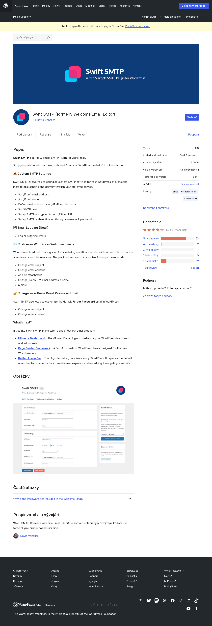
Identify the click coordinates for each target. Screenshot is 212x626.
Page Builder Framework (34, 348)
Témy (54, 576)
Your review (150, 267)
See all (195, 267)
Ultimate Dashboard (31, 338)
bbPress (170, 581)
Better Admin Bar (29, 358)
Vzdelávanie (95, 570)
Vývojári (93, 581)
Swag (131, 586)
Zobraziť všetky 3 (190, 184)
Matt (168, 576)
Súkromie (18, 586)
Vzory (54, 586)
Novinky (17, 576)
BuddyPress (172, 586)
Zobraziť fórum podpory (157, 296)
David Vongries (46, 120)
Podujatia (132, 576)
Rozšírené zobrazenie (156, 208)
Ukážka (55, 570)
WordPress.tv (97, 586)
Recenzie (45, 134)
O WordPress (20, 570)
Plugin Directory (22, 16)
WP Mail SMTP (190, 198)
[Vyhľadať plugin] (48, 37)
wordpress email (189, 191)
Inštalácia (64, 134)
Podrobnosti (24, 134)
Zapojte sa (132, 570)
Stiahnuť (192, 117)
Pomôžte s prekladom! (137, 26)
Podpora (193, 134)
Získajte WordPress (194, 5)
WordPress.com (174, 570)
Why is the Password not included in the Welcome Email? (48, 498)
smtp (175, 191)
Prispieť (132, 581)
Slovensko (50, 605)
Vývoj (81, 134)
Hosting (17, 581)
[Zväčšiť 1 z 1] (129, 386)
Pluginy (55, 581)
